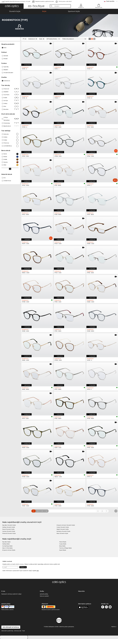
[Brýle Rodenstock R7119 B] (102, 461)
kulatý (5, 140)
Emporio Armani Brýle (8, 550)
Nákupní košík (98, 7)
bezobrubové (7, 126)
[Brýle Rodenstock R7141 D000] (102, 111)
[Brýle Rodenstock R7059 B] (102, 82)
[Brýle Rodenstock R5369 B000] (102, 315)
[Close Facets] (10, 39)
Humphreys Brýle (7, 546)
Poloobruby (7, 123)
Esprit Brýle (62, 550)
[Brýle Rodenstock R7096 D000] (37, 461)
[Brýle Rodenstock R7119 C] (102, 169)
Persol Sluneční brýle (8, 529)
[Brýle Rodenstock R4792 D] (37, 53)
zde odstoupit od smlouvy (11, 627)
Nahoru (113, 626)
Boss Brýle (62, 546)
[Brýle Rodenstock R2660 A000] (102, 286)
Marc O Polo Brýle (7, 548)
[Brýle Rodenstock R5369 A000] (37, 315)
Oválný (5, 103)
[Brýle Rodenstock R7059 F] (69, 82)
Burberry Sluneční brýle (63, 531)
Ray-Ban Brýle (6, 541)
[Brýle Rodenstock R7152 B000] (69, 315)
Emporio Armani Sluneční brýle (66, 525)
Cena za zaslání (44, 596)
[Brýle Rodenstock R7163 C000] (37, 140)
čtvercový (6, 143)
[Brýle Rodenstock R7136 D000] (102, 490)
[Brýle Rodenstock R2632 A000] (37, 490)
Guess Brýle (62, 544)
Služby (42, 591)
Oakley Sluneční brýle (8, 527)
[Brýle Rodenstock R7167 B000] (102, 198)
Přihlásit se (81, 7)
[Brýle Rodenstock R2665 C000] (102, 228)
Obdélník (6, 91)
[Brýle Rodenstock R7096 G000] (37, 286)
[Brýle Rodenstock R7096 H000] (69, 344)
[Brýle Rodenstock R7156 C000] (69, 286)
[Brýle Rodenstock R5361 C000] (69, 432)
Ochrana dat (17, 630)
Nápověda (81, 591)
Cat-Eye (6, 100)
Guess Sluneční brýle (63, 527)
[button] (12, 6)
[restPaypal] (11, 606)
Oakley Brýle (6, 544)
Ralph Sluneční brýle (63, 529)
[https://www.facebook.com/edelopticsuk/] (102, 607)
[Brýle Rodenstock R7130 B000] (69, 490)
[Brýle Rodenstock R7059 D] (102, 53)
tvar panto (6, 94)
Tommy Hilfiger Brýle (65, 548)
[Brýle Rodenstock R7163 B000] (69, 198)
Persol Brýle (62, 541)
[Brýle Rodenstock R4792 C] (69, 53)
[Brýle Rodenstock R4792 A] (102, 344)
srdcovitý (6, 134)
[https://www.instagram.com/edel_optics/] (106, 607)
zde (38, 570)
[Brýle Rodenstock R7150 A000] (102, 432)
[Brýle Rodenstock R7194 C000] (102, 140)
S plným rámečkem (7, 119)
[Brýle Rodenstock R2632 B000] (37, 373)
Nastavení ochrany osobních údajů (11, 594)
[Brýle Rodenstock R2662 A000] (37, 344)
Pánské (5, 58)
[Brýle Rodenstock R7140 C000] (69, 228)
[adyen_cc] (2, 606)
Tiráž (23, 630)
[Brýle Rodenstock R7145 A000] (69, 111)
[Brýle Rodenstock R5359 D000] (37, 432)
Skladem (6, 69)
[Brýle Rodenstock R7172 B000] (69, 373)
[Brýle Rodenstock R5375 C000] (37, 228)
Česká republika (110, 1)
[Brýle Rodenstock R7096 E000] (69, 140)
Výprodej (6, 66)
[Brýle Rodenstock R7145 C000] (69, 257)
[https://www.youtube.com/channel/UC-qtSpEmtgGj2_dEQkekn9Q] (110, 607)
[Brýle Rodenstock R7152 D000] (37, 198)
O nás (3, 591)
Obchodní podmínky (7, 630)
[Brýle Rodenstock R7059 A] (37, 111)
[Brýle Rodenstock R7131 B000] (69, 169)
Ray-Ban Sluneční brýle (9, 525)
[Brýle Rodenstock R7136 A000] (102, 402)
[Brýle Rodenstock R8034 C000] (69, 461)
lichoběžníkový (8, 146)
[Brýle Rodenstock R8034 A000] (37, 257)
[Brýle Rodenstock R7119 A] (102, 373)
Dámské (6, 55)
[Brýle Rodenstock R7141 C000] (37, 402)
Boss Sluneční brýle (62, 533)
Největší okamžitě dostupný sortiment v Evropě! (17, 1)
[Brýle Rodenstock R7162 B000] (69, 402)
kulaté (5, 97)
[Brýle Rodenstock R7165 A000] (102, 257)
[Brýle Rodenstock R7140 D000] (37, 169)
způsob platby (44, 594)
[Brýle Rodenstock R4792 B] (37, 82)
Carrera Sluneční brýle (8, 531)
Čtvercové (6, 88)
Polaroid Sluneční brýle (9, 533)
